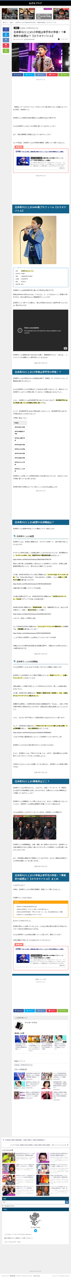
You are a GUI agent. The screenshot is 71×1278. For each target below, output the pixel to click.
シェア (6, 30)
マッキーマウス (64, 39)
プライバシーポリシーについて (24, 1275)
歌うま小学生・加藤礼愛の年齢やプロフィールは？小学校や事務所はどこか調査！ (43, 151)
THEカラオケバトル (33, 28)
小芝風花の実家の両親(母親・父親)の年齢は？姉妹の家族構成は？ (25, 1140)
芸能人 (16, 27)
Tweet (6, 35)
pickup (23, 28)
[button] (3, 13)
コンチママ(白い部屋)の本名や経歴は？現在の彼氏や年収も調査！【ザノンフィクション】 (38, 1145)
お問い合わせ (36, 1275)
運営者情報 (12, 1275)
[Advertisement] (40, 92)
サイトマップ (5, 1275)
